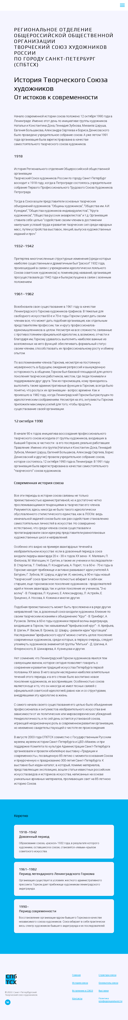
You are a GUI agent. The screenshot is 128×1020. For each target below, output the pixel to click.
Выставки (104, 990)
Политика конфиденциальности (110, 999)
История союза (80, 982)
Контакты (77, 998)
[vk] (7, 1004)
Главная (76, 975)
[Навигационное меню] (122, 5)
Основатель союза (108, 982)
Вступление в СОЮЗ (82, 990)
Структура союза (107, 975)
